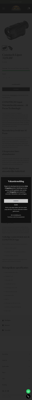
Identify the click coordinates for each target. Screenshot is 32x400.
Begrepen (16, 201)
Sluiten (16, 204)
